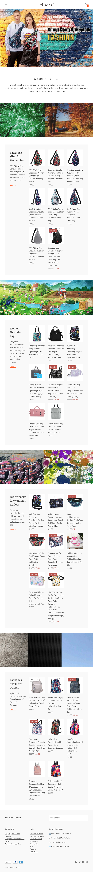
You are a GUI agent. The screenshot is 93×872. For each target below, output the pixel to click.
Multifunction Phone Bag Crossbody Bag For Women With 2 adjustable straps (74, 351)
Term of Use (34, 844)
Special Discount (36, 839)
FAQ (31, 846)
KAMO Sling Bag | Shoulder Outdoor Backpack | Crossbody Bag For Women (36, 254)
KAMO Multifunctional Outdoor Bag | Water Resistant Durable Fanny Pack (75, 520)
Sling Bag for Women (12, 834)
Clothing (8, 836)
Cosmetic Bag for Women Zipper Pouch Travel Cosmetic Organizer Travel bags (55, 559)
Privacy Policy (34, 841)
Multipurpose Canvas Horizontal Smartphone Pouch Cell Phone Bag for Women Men (55, 520)
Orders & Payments (36, 834)
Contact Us (34, 851)
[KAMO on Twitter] (80, 862)
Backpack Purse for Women (14, 839)
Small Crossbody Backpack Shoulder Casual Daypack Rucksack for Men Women (36, 215)
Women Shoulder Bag (12, 844)
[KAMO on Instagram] (87, 862)
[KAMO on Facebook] (76, 862)
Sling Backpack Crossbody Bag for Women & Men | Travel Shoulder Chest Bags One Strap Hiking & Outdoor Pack (55, 257)
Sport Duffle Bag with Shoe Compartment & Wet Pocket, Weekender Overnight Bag (75, 390)
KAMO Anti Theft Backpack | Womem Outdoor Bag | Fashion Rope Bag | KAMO (37, 176)
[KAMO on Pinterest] (83, 862)
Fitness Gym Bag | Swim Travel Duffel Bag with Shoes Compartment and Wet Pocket (36, 429)
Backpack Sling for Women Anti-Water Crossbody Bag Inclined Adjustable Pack (55, 176)
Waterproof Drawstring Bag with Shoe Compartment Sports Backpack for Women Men (37, 745)
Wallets (7, 841)
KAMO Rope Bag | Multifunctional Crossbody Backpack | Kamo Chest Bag (73, 215)
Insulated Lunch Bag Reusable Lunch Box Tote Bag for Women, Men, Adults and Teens (56, 351)
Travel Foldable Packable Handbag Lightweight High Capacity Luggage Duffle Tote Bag (36, 390)
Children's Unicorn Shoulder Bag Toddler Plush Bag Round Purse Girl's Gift (74, 559)
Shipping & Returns (37, 836)
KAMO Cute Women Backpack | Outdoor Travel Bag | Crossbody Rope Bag (56, 215)
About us (33, 849)
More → (13, 185)
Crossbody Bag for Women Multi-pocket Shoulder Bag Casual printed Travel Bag (55, 390)
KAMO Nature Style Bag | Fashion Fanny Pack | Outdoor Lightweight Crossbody (37, 559)
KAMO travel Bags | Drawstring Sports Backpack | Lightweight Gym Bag (55, 703)
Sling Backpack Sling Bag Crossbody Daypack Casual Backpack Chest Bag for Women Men (75, 176)
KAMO (17, 867)
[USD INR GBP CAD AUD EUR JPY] (6, 862)
